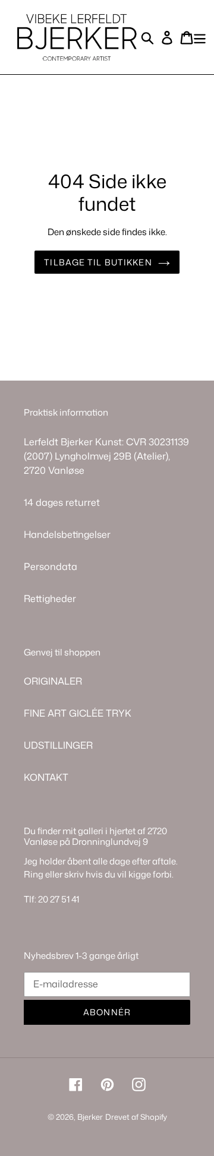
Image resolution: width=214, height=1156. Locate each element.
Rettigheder (50, 598)
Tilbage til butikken (98, 262)
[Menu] (199, 37)
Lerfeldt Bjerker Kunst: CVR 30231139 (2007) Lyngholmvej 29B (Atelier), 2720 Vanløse (106, 456)
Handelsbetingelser (67, 534)
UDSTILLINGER (58, 745)
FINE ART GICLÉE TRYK (77, 713)
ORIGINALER (53, 681)
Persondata (50, 566)
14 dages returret (62, 502)
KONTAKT (46, 777)
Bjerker (90, 1116)
